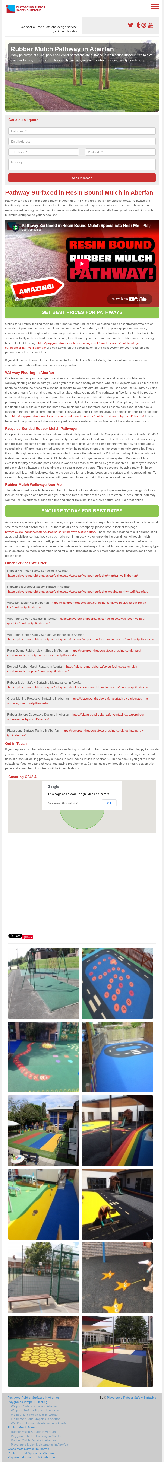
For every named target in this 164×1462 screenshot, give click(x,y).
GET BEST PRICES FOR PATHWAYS (82, 312)
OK (109, 803)
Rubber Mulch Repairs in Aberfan (33, 1440)
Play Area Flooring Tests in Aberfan (31, 1457)
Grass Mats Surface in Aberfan (28, 1448)
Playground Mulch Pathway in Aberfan (36, 1436)
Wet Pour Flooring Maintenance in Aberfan (39, 1423)
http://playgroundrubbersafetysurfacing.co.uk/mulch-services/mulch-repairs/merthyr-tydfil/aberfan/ (78, 416)
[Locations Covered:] (7, 6)
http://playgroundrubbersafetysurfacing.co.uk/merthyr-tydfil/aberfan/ (50, 531)
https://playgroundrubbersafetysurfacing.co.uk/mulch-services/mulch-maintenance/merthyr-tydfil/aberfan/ (78, 687)
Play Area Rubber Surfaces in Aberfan (33, 1397)
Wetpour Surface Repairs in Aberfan (35, 1410)
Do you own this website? (63, 803)
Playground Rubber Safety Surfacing (131, 1397)
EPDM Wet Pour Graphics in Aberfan (35, 1419)
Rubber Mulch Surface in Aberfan (33, 1431)
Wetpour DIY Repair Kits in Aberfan (34, 1414)
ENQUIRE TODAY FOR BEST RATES (82, 510)
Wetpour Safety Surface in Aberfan (34, 1406)
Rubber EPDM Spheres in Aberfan (31, 1453)
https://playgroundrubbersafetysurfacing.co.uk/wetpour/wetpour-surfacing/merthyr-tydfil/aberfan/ (73, 575)
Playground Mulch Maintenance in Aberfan (39, 1444)
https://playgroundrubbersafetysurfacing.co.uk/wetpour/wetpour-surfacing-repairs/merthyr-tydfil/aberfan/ (78, 591)
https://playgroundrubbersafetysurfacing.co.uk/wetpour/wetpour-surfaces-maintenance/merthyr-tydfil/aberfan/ (81, 639)
